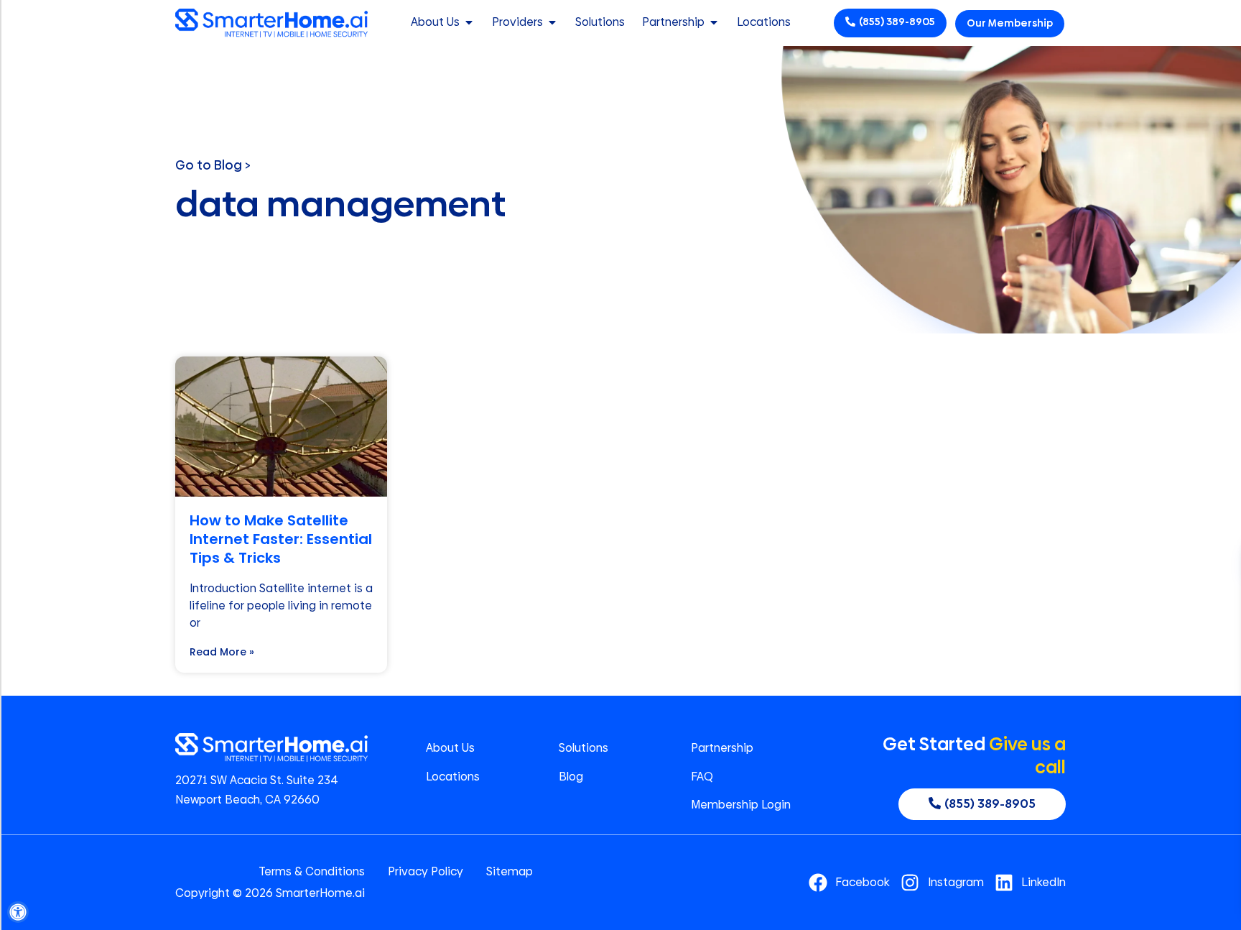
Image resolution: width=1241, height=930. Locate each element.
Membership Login (741, 804)
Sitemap (509, 871)
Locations (453, 776)
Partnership (722, 748)
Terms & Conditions (312, 871)
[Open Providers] (552, 22)
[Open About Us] (469, 22)
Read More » (222, 651)
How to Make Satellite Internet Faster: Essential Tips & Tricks (281, 539)
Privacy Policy (425, 871)
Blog (571, 776)
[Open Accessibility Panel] (18, 912)
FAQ (702, 776)
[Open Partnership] (714, 22)
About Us (450, 748)
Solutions (583, 748)
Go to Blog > (213, 165)
